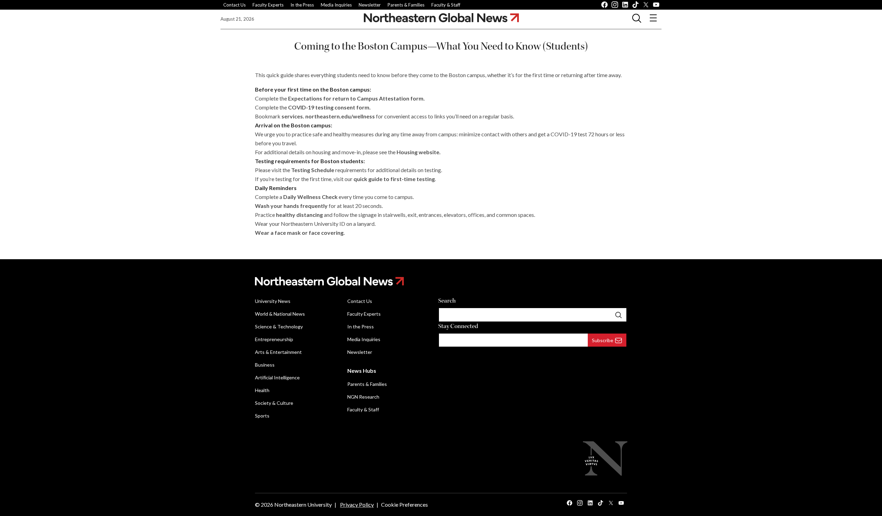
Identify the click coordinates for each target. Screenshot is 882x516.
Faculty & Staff (445, 5)
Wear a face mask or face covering (299, 232)
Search (447, 300)
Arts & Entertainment (278, 352)
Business (265, 365)
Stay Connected (458, 326)
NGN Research (363, 397)
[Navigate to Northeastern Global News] (441, 17)
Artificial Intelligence (277, 377)
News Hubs (361, 370)
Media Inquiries (336, 5)
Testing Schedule (312, 170)
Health (262, 390)
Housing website (418, 152)
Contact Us (234, 5)
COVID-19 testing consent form (328, 107)
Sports (262, 416)
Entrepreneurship (274, 339)
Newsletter (370, 5)
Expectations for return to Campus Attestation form (355, 98)
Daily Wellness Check (310, 196)
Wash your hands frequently (291, 205)
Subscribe (602, 340)
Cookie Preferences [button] (404, 504)
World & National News (280, 314)
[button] (636, 18)
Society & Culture (274, 403)
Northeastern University (303, 504)
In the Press (302, 5)
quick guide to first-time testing (394, 179)
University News (272, 301)
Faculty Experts (268, 5)
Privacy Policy (357, 504)
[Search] (618, 314)
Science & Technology (279, 326)
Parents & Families (406, 5)
